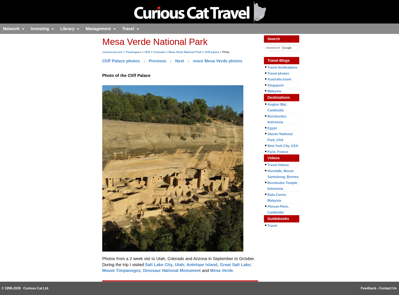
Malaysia (274, 91)
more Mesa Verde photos (217, 61)
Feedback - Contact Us (379, 288)
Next (179, 61)
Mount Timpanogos (121, 270)
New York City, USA (282, 146)
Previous (157, 61)
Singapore (275, 85)
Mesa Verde (221, 270)
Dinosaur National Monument (172, 270)
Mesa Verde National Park (185, 52)
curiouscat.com (112, 52)
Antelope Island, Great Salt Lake (218, 264)
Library (68, 28)
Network (12, 28)
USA (147, 52)
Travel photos (278, 73)
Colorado (159, 52)
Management (99, 28)
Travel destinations (282, 67)
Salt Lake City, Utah (164, 264)
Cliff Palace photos (121, 61)
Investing (40, 28)
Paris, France (277, 152)
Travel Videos (278, 165)
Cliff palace (212, 52)
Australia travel (279, 79)
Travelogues (133, 52)
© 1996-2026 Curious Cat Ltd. (25, 288)
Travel (128, 28)
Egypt (272, 128)
